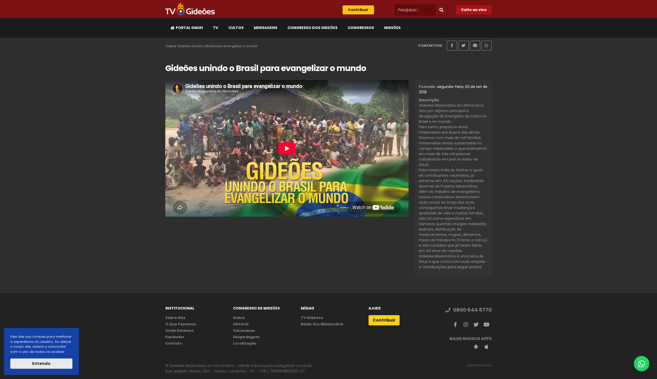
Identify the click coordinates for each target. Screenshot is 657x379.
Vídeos (170, 46)
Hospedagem (246, 337)
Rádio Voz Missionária (322, 324)
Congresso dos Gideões (312, 27)
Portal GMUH (189, 27)
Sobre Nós (175, 317)
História (240, 324)
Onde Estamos (179, 330)
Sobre (239, 317)
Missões (392, 27)
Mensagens (265, 27)
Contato (173, 343)
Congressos (361, 27)
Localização (244, 343)
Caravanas (244, 330)
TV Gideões (312, 317)
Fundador (175, 337)
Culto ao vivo (474, 9)
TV (215, 27)
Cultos (236, 27)
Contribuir (358, 9)
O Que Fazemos (180, 324)
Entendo (41, 363)
